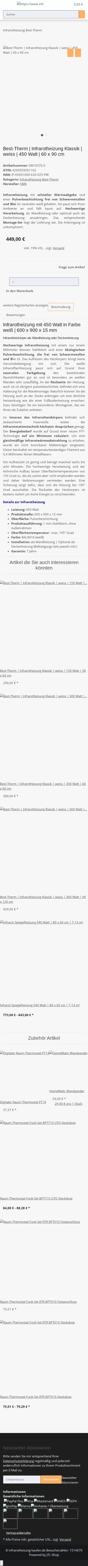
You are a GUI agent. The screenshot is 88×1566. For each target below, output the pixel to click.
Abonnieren (51, 1479)
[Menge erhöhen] (82, 281)
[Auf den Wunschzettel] (78, 53)
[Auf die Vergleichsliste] (70, 53)
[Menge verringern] (6, 281)
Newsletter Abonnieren (70, 1480)
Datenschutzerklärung (18, 1461)
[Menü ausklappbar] (8, 4)
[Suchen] (82, 14)
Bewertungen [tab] (15, 315)
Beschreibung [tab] (60, 307)
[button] (64, 4)
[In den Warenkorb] (6, 43)
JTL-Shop (53, 1555)
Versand (58, 248)
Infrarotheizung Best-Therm (39, 179)
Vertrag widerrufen (18, 1533)
